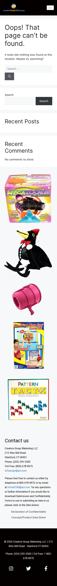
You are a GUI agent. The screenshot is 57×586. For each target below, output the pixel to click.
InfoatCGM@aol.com (18, 487)
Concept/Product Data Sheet (28, 517)
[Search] (9, 76)
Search (9, 94)
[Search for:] (28, 68)
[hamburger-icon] (50, 7)
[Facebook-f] (46, 568)
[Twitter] (28, 568)
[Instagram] (11, 568)
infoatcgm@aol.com (16, 470)
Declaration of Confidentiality (28, 511)
